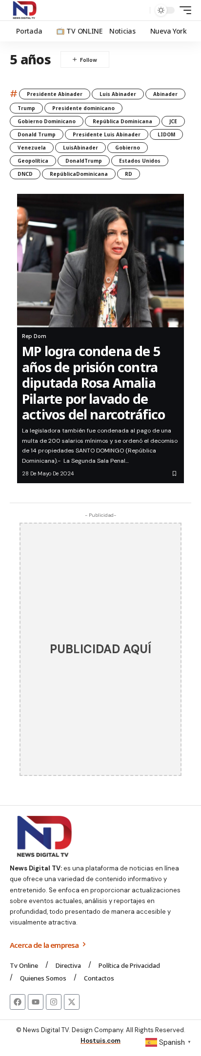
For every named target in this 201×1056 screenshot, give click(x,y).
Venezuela (32, 147)
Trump (26, 108)
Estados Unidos (140, 160)
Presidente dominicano (83, 108)
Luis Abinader (118, 94)
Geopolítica (33, 160)
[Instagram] (53, 1002)
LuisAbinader (80, 147)
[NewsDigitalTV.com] (24, 10)
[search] (140, 10)
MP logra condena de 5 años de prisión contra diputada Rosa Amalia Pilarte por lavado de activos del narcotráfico (93, 382)
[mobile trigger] (183, 10)
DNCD (25, 173)
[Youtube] (35, 1002)
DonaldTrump (83, 160)
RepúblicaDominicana (79, 173)
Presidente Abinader (54, 94)
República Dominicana (122, 121)
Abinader (165, 94)
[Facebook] (17, 1002)
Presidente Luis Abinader (107, 134)
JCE (173, 121)
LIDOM (166, 134)
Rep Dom (34, 336)
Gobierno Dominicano (47, 121)
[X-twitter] (72, 1002)
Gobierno (127, 147)
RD (128, 173)
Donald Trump (37, 134)
